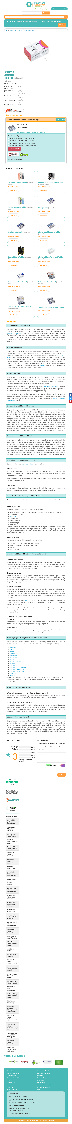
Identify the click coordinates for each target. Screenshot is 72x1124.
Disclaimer (10, 1087)
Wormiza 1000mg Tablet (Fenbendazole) (12, 924)
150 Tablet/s (13, 143)
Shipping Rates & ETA (44, 1085)
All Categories (11, 21)
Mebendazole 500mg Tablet (11, 910)
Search (46, 13)
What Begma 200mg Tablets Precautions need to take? (26, 554)
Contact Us (11, 1083)
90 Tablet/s (13, 138)
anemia (27, 601)
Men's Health (33, 21)
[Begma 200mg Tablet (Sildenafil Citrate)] (36, 50)
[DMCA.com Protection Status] (13, 1061)
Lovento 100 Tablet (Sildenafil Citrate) (12, 841)
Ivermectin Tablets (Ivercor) (12, 867)
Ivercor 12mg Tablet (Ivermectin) (11, 1042)
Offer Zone (62, 25)
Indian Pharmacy (12, 1089)
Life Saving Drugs (22, 21)
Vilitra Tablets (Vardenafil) (11, 1002)
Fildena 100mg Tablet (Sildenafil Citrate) (12, 943)
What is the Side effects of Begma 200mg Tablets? (25, 496)
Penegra (13, 673)
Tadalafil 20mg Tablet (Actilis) (11, 835)
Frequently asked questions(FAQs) (19, 687)
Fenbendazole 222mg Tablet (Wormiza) (11, 904)
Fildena (12, 663)
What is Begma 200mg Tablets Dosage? (21, 460)
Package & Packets (43, 1087)
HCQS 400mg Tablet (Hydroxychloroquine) (12, 1026)
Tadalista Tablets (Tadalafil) (12, 955)
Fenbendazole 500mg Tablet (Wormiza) (11, 897)
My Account (41, 1083)
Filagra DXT (14, 657)
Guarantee (10, 1085)
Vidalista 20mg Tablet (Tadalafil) (12, 937)
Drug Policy (40, 1080)
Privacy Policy (11, 1076)
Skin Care (42, 21)
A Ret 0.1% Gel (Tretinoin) (11, 950)
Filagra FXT (13, 659)
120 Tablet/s (13, 141)
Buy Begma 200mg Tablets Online (19, 325)
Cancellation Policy (43, 1073)
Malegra (12, 675)
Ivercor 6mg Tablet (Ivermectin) (11, 854)
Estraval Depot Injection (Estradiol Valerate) (11, 881)
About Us (10, 1071)
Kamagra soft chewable (18, 667)
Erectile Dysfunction (14, 333)
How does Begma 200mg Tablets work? (21, 406)
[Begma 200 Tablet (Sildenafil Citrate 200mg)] (12, 128)
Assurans (13, 647)
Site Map (40, 1076)
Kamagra (13, 665)
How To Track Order (43, 1071)
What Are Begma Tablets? (16, 347)
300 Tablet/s (13, 146)
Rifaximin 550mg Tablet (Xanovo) (12, 848)
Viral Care (49, 21)
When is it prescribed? (14, 373)
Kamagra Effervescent (18, 669)
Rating (41, 747)
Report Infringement (44, 1078)
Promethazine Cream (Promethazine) (12, 873)
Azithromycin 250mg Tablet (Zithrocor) (11, 829)
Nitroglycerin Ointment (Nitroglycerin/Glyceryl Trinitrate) (12, 1009)
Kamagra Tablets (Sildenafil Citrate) (12, 976)
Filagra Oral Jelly (15, 661)
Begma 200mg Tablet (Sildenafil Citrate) (21, 30)
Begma (42, 365)
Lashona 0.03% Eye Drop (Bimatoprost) (11, 821)
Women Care (58, 21)
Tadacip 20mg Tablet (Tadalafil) (12, 982)
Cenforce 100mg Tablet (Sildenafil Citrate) (12, 995)
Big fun (12, 649)
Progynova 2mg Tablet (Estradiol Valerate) (12, 968)
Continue (61, 775)
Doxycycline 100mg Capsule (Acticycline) (11, 1049)
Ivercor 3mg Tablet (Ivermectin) (11, 861)
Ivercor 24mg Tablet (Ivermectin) (11, 931)
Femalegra (13, 655)
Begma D (13, 653)
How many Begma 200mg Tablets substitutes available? (27, 638)
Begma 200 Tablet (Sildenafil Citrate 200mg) (23, 120)
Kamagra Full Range (17, 671)
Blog (38, 1089)
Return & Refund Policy (14, 1078)
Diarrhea (13, 517)
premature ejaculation (50, 387)
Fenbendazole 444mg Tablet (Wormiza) (11, 916)
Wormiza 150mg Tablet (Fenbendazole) (12, 890)
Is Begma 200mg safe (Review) (18, 717)
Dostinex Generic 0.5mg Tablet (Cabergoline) (12, 1035)
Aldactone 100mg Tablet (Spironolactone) (12, 961)
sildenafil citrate (28, 464)
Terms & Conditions (13, 1073)
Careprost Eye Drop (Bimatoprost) (11, 988)
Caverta (12, 651)
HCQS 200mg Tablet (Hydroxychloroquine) (12, 1018)
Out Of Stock (14, 149)
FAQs (8, 1080)
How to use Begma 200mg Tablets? (19, 436)
